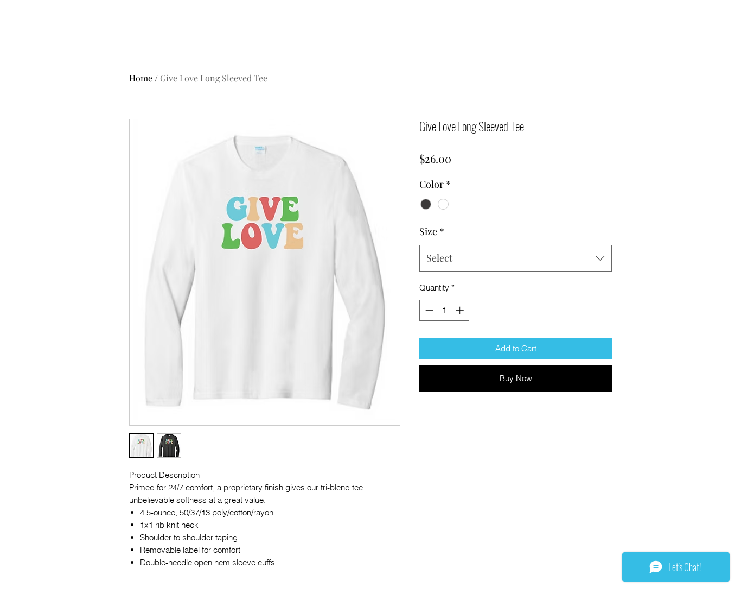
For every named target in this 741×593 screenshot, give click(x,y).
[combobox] (515, 258)
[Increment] (460, 310)
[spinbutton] (444, 310)
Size (431, 231)
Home (140, 78)
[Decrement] (428, 310)
